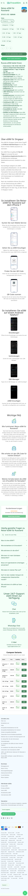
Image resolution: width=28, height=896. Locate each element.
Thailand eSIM (20, 834)
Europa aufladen (5, 788)
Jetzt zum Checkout (14, 58)
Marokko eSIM (13, 870)
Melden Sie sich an (8, 813)
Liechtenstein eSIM (13, 868)
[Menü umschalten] (1, 2)
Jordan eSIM (16, 866)
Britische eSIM (11, 832)
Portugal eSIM (4, 876)
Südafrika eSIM (11, 836)
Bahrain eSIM (14, 849)
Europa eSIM (4, 786)
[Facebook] (3, 818)
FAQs (2, 725)
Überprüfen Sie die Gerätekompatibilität (11, 734)
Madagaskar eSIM (5, 870)
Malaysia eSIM (12, 840)
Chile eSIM (15, 853)
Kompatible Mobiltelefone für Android (10, 730)
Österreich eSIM (16, 847)
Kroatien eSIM (12, 857)
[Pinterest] (11, 818)
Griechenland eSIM (12, 842)
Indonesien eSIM (4, 834)
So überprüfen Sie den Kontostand (10, 739)
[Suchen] (4, 2)
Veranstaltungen (5, 741)
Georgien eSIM (11, 863)
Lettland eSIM (4, 868)
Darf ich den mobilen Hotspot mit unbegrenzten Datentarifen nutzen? (12, 577)
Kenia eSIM (23, 866)
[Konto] (23, 2)
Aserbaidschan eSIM (5, 849)
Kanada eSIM (4, 842)
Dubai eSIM (3, 861)
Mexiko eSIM (12, 834)
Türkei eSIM (3, 836)
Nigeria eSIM (13, 872)
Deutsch (4, 885)
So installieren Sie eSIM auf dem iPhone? (11, 747)
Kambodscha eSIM (20, 851)
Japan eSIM (18, 836)
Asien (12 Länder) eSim (6, 847)
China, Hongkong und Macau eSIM (8, 855)
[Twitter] (1, 818)
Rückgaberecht (5, 766)
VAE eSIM (21, 878)
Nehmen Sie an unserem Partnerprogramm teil (13, 736)
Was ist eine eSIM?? (7, 540)
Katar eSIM (11, 876)
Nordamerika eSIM (6, 792)
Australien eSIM (4, 838)
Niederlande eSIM (21, 870)
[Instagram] (5, 818)
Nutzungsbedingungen (7, 770)
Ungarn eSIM (18, 865)
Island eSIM (3, 866)
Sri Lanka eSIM (14, 878)
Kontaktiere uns (5, 723)
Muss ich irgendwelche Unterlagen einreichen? (12, 564)
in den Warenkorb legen (14, 54)
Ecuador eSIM (10, 861)
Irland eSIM (10, 866)
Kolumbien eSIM (20, 855)
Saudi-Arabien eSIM (5, 878)
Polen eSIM (24, 874)
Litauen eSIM (21, 868)
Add (24, 664)
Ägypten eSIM (18, 861)
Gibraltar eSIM (11, 865)
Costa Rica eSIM (4, 857)
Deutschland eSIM (20, 863)
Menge (3, 45)
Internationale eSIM (6, 795)
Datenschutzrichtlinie (6, 773)
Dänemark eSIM (18, 859)
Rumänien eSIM (18, 876)
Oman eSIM (3, 874)
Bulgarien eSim (11, 851)
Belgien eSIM (4, 851)
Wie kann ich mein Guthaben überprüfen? (10, 557)
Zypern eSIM (19, 857)
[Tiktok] (9, 818)
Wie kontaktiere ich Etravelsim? (11, 545)
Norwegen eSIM (20, 872)
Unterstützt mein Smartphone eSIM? (10, 749)
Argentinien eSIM (12, 846)
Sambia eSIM (3, 880)
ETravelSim (7, 888)
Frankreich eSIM (12, 838)
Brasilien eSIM (12, 844)
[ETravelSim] (14, 3)
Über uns (3, 721)
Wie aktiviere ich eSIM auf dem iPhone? (11, 586)
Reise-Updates (5, 777)
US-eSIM (18, 832)
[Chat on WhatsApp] (25, 893)
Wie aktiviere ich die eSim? (10, 550)
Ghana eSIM (3, 865)
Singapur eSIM (4, 840)
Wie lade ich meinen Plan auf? (11, 570)
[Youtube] (7, 818)
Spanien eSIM (21, 842)
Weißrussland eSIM (22, 849)
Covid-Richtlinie (5, 775)
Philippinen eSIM (17, 874)
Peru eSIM (10, 874)
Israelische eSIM (4, 844)
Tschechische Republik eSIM (7, 859)
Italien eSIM (18, 840)
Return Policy (4, 768)
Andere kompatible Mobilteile (8, 732)
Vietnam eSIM (21, 838)
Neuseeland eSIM (5, 872)
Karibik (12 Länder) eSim (6, 853)
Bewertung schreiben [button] (14, 516)
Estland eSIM (20, 844)
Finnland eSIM (4, 846)
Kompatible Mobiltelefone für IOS (9, 727)
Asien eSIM (4, 790)
